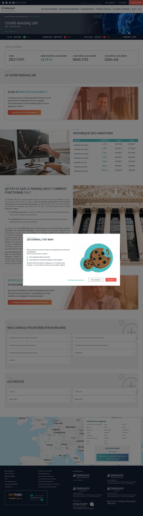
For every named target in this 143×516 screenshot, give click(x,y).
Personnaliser (95, 280)
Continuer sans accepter (76, 280)
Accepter (111, 280)
